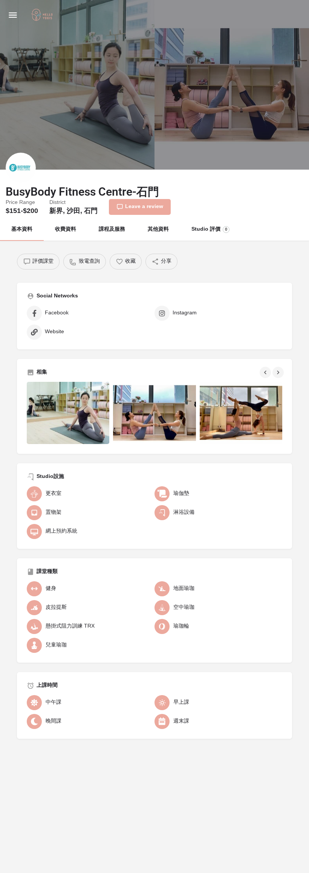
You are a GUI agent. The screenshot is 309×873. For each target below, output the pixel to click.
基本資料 (21, 229)
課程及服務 (112, 229)
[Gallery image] (68, 413)
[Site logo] (43, 15)
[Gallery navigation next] (278, 372)
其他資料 (158, 229)
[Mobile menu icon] (13, 15)
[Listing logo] (21, 168)
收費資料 (65, 229)
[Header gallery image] (77, 85)
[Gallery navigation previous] (266, 372)
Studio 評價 (209, 229)
